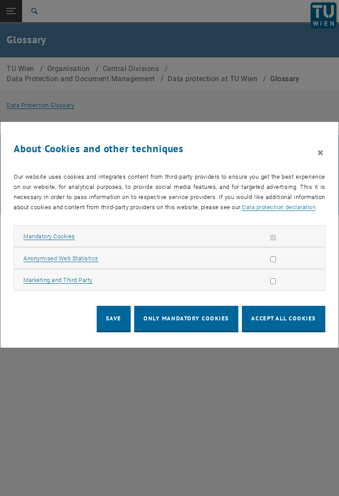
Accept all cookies (283, 318)
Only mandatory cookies (186, 318)
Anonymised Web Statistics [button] (60, 258)
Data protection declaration (279, 207)
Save (113, 318)
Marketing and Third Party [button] (58, 280)
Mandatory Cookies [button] (49, 236)
